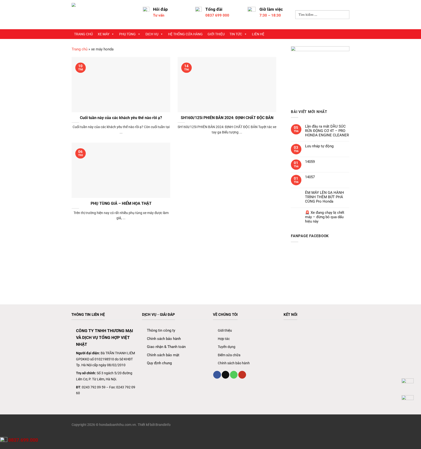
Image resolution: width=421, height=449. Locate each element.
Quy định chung (159, 363)
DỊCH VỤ (151, 34)
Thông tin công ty (161, 330)
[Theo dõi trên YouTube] (242, 375)
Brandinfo (163, 425)
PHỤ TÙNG (127, 34)
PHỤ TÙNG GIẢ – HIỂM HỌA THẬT (121, 203)
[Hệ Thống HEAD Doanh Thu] (103, 15)
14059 (310, 161)
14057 (310, 177)
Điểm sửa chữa (229, 355)
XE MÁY (103, 34)
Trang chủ (79, 49)
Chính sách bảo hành (164, 339)
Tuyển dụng (226, 347)
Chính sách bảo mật (163, 355)
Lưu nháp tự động (319, 146)
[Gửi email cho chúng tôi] (225, 375)
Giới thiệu (225, 330)
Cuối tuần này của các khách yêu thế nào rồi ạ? (121, 117)
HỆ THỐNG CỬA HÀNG (185, 34)
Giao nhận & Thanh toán (166, 347)
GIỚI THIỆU (216, 34)
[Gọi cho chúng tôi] (234, 375)
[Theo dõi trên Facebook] (217, 375)
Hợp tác (224, 339)
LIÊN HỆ (258, 34)
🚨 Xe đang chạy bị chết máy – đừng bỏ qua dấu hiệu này (324, 217)
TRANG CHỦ (83, 34)
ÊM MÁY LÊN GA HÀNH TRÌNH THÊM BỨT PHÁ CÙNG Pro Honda (324, 197)
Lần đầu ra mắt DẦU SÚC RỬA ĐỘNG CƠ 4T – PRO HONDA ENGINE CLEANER (327, 130)
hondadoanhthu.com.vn (117, 425)
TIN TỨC (236, 34)
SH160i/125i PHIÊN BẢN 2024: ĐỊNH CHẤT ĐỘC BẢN (227, 117)
